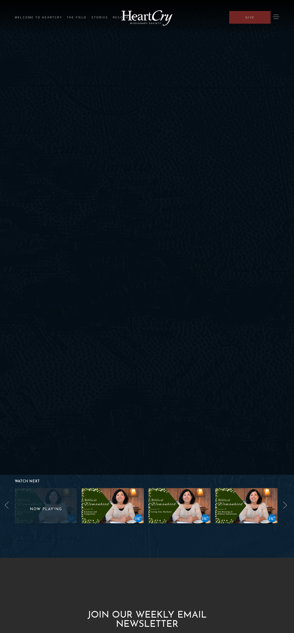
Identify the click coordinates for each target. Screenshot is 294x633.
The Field (77, 17)
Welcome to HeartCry (38, 17)
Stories (99, 17)
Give (249, 17)
